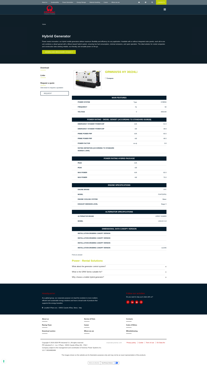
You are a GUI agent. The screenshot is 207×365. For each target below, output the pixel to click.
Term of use (150, 342)
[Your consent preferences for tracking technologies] (4, 361)
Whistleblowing (132, 331)
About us (44, 2)
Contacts (129, 319)
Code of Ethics (131, 325)
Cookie (141, 342)
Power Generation (67, 2)
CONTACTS (161, 2)
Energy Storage (81, 2)
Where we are (115, 2)
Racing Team (47, 325)
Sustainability (55, 2)
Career (106, 2)
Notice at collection (94, 362)
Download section (48, 331)
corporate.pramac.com (114, 342)
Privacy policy (131, 342)
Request (48, 93)
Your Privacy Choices (107, 362)
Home (44, 24)
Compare (110, 78)
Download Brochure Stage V (59, 52)
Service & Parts (89, 319)
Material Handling (95, 2)
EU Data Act (161, 342)
